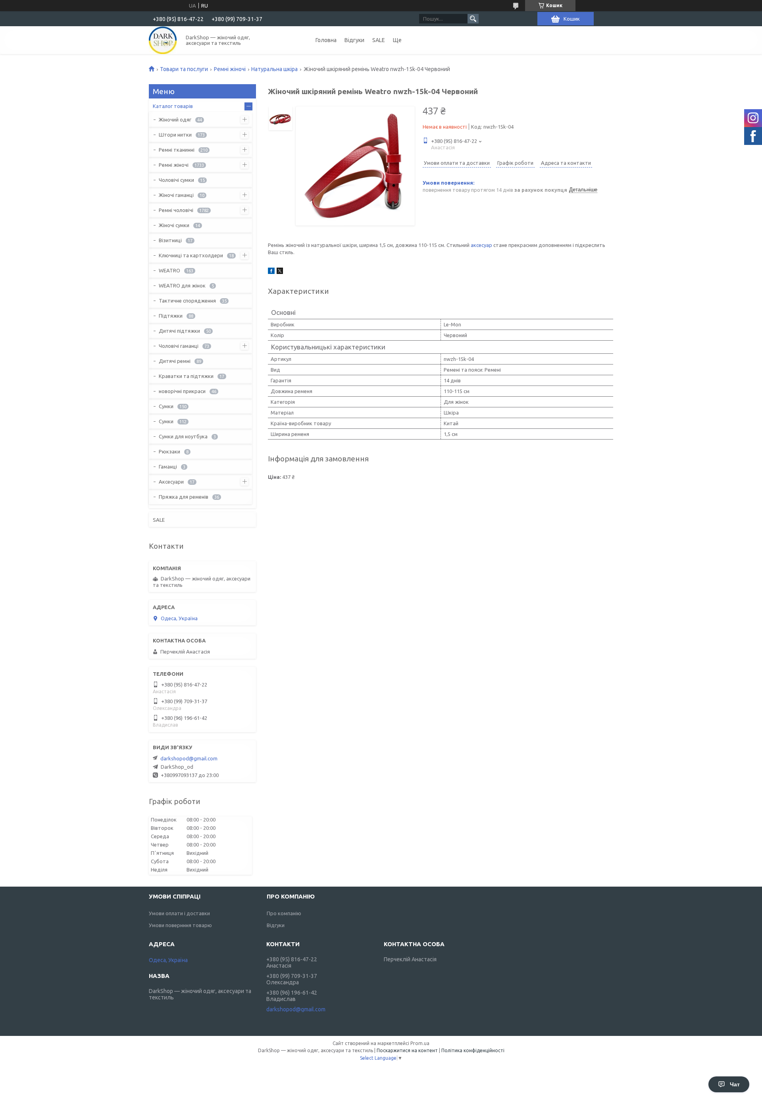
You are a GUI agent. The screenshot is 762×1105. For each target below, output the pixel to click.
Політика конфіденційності (472, 1050)
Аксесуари (171, 481)
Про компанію (284, 913)
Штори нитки (175, 134)
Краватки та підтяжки (186, 376)
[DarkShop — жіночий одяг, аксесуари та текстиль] (163, 40)
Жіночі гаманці (176, 195)
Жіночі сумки (174, 225)
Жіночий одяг (175, 119)
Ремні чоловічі (176, 210)
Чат (735, 1084)
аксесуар (481, 245)
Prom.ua (419, 1043)
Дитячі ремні (174, 361)
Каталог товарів (173, 106)
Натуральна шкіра (274, 69)
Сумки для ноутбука (183, 436)
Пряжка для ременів (183, 496)
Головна (326, 40)
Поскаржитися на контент (407, 1050)
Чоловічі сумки (176, 180)
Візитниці (170, 240)
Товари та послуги (184, 69)
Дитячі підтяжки (179, 331)
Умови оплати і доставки (179, 913)
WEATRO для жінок (182, 285)
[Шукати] (473, 18)
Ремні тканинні (176, 149)
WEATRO (169, 270)
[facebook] (271, 272)
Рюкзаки (169, 451)
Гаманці (168, 466)
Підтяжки (171, 315)
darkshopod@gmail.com (188, 758)
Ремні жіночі (230, 69)
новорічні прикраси (182, 391)
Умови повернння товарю (180, 925)
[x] (280, 272)
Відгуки (354, 40)
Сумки (166, 406)
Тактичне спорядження (187, 300)
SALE (378, 40)
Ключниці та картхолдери (191, 255)
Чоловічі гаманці (178, 346)
